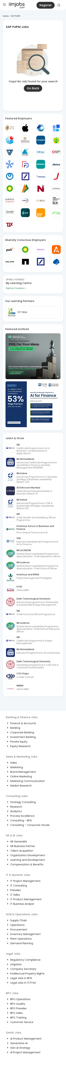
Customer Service (21, 1022)
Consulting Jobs (17, 796)
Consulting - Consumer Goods (30, 825)
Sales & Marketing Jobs (21, 756)
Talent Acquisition (21, 851)
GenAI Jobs (13, 1032)
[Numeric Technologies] (40, 188)
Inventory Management (25, 934)
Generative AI (18, 1043)
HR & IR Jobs (14, 835)
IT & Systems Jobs (18, 875)
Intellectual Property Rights (27, 973)
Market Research (21, 785)
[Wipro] (25, 200)
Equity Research (20, 746)
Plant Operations (21, 939)
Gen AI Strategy (20, 1048)
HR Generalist (18, 841)
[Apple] (25, 128)
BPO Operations (20, 999)
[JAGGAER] (56, 176)
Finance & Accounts (23, 723)
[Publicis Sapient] (9, 200)
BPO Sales (16, 1013)
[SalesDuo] (40, 212)
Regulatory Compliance (25, 960)
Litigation (16, 964)
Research (16, 807)
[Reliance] (25, 140)
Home (5, 16)
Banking (15, 728)
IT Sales (15, 895)
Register (45, 5)
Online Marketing (21, 776)
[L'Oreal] (56, 188)
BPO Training (18, 1017)
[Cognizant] (40, 128)
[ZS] (9, 128)
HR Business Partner (22, 846)
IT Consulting (18, 885)
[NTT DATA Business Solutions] (9, 176)
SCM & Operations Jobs (22, 914)
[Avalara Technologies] (56, 249)
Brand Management (23, 772)
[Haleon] (9, 261)
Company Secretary (23, 969)
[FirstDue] (25, 164)
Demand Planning (21, 943)
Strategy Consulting (23, 802)
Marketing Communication (27, 781)
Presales (15, 890)
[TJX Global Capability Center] (9, 224)
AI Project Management (25, 1052)
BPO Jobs (12, 993)
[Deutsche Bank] (25, 176)
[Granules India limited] (9, 140)
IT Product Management (26, 899)
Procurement (18, 929)
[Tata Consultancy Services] (56, 200)
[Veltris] (9, 152)
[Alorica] (56, 164)
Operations (17, 925)
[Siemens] (40, 164)
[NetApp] (25, 261)
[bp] (9, 188)
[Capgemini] (56, 261)
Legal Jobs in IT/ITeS (23, 983)
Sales (13, 763)
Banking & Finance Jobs (22, 717)
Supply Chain (18, 920)
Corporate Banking (22, 732)
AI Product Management (26, 1038)
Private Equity (18, 741)
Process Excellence (22, 816)
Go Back (33, 88)
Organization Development (27, 855)
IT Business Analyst (22, 904)
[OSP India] (56, 152)
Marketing (16, 767)
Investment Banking (23, 737)
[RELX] (40, 200)
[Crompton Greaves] (40, 140)
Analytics (16, 811)
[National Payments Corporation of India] (25, 188)
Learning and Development (27, 860)
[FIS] (56, 212)
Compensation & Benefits (26, 864)
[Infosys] (40, 152)
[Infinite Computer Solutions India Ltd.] (25, 152)
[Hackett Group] (56, 128)
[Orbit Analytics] (9, 212)
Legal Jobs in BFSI (21, 978)
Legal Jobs (13, 954)
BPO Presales (18, 1008)
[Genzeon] (9, 164)
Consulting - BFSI (21, 820)
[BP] (25, 249)
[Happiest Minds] (56, 140)
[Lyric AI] (25, 212)
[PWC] (9, 249)
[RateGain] (40, 249)
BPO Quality (17, 1004)
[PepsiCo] (40, 176)
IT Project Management (25, 881)
